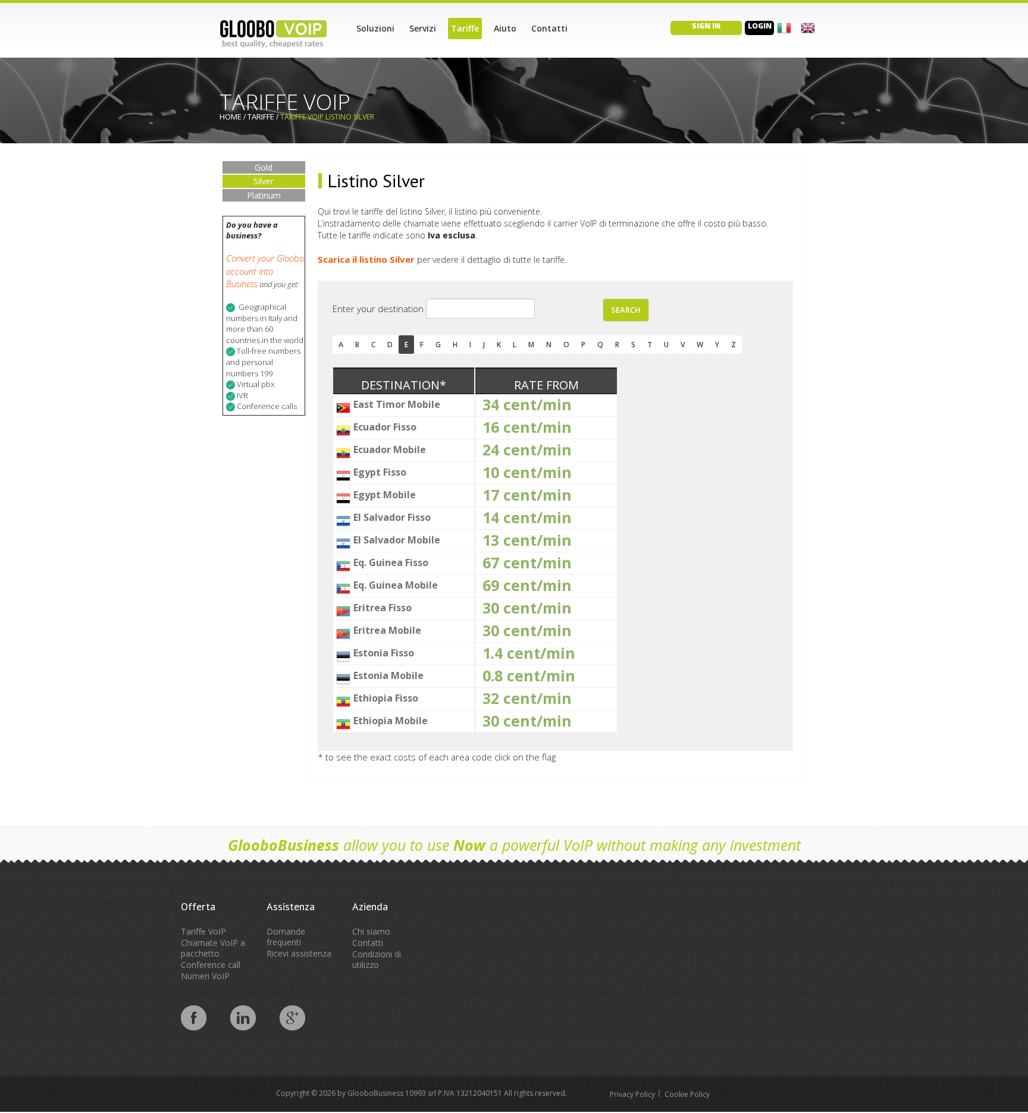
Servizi (422, 28)
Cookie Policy (687, 1094)
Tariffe (465, 28)
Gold (263, 167)
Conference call (210, 964)
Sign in (706, 26)
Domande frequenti (286, 937)
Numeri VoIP (205, 976)
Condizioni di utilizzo (376, 959)
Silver (263, 181)
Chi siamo (371, 931)
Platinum (264, 195)
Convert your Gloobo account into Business (265, 271)
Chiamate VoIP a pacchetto (213, 948)
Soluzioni (375, 28)
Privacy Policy (632, 1094)
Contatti (549, 28)
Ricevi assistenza (299, 953)
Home (231, 116)
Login (760, 26)
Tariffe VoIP (203, 931)
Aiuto (505, 28)
